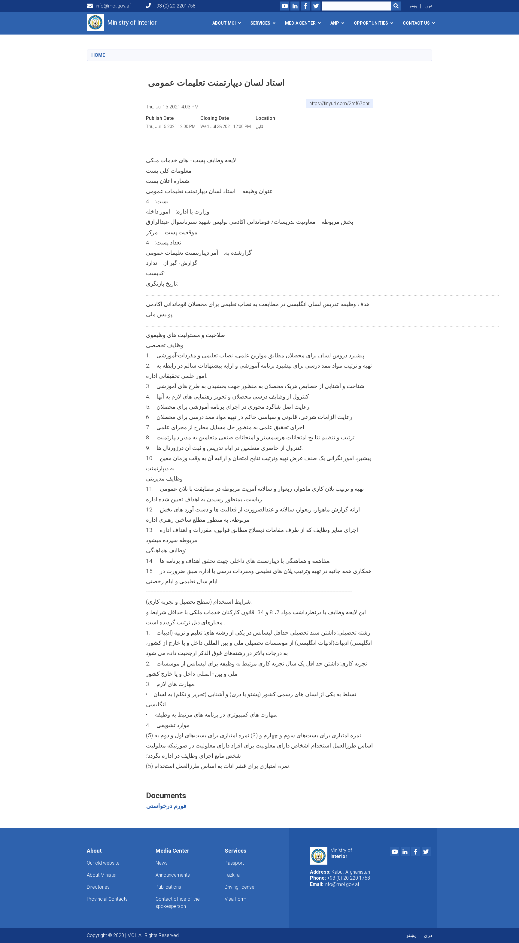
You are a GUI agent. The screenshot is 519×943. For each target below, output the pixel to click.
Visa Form (235, 899)
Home (98, 55)
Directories (98, 887)
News (162, 863)
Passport (234, 863)
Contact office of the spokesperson (178, 902)
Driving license (239, 887)
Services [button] (260, 23)
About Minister (102, 875)
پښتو (413, 6)
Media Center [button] (300, 23)
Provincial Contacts (107, 899)
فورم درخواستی (166, 805)
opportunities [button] (371, 23)
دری (428, 6)
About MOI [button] (224, 23)
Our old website (103, 863)
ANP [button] (334, 23)
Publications (168, 887)
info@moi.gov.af (113, 6)
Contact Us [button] (416, 23)
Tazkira (232, 875)
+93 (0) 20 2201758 (175, 6)
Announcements (173, 875)
